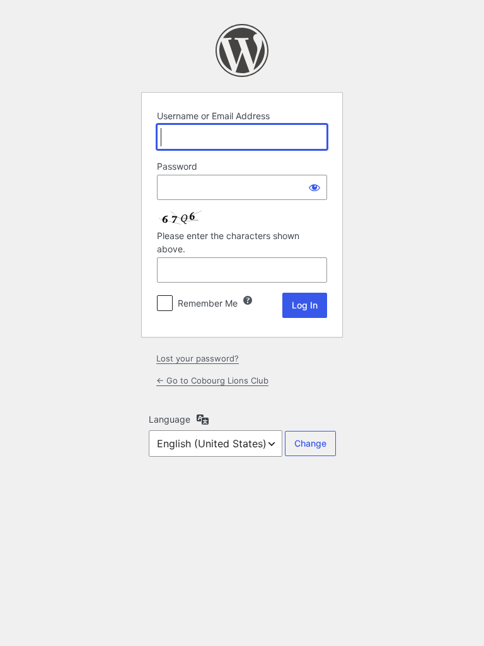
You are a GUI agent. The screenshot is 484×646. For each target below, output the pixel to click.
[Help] (247, 300)
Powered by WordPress (242, 50)
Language (169, 419)
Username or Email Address (213, 115)
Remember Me (208, 303)
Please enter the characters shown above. (228, 242)
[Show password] (314, 187)
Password (177, 166)
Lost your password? (197, 358)
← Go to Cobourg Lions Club (212, 380)
